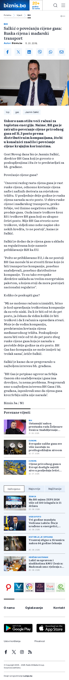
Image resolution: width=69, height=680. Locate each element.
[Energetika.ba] (60, 587)
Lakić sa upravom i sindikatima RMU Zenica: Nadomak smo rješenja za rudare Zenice (46, 563)
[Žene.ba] (39, 587)
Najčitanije (55, 488)
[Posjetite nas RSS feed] (30, 652)
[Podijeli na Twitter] (18, 52)
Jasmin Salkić (32, 112)
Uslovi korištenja (12, 641)
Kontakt (59, 607)
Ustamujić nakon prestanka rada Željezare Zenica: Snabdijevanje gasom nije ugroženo (45, 426)
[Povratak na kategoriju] (63, 16)
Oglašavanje (34, 607)
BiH (29, 15)
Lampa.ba (27, 676)
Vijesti (19, 15)
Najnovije (34, 488)
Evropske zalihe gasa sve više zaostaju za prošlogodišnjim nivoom (45, 447)
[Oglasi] (8, 587)
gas (17, 112)
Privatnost (39, 641)
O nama (9, 607)
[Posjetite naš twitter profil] (14, 652)
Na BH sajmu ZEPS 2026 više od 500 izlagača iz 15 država (45, 502)
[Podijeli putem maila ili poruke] (61, 52)
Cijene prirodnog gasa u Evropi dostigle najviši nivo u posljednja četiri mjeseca (45, 467)
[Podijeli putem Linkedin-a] (29, 52)
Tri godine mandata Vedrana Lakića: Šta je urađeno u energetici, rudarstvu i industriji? (44, 523)
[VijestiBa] (19, 587)
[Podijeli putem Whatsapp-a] (50, 52)
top (7, 112)
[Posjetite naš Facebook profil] (6, 652)
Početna (7, 15)
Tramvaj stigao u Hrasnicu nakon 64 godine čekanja (47, 541)
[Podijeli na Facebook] (7, 52)
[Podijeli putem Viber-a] (40, 52)
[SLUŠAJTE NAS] (29, 587)
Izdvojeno (14, 489)
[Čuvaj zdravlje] (50, 587)
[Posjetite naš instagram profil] (22, 652)
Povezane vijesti (17, 412)
